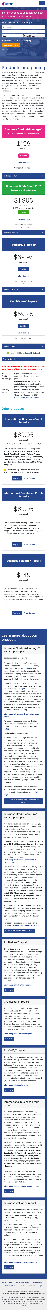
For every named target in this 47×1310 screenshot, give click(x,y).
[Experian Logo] (8, 4)
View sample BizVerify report (26, 397)
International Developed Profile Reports (24, 495)
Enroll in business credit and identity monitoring (24, 801)
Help (10, 1282)
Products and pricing (22, 1282)
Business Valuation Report (24, 560)
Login (40, 1286)
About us (21, 1286)
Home (4, 1282)
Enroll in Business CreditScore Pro (19, 931)
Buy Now (23, 155)
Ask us (22, 1182)
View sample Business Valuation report (21, 1262)
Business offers (10, 1286)
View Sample (23, 162)
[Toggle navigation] (42, 3)
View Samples (23, 219)
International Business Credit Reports (23, 421)
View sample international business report (22, 1186)
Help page (8, 729)
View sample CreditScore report (18, 1034)
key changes (19, 688)
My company (10, 40)
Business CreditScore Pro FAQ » (25, 925)
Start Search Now (11, 45)
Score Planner (37, 1282)
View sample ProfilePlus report (17, 985)
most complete (27, 668)
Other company (24, 40)
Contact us (31, 1286)
